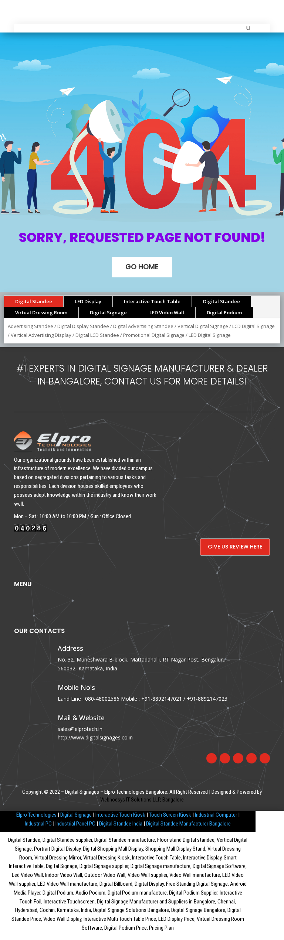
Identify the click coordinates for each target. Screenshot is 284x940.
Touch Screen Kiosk (170, 814)
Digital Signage (108, 312)
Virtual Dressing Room (41, 312)
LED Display (88, 301)
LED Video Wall (166, 312)
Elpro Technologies (36, 814)
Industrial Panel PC (75, 823)
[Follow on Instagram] (238, 758)
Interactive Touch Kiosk (120, 814)
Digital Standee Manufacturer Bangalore (188, 823)
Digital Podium (224, 312)
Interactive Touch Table (152, 301)
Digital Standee (33, 301)
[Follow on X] (225, 758)
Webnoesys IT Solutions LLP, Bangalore (142, 799)
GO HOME (142, 267)
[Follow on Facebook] (211, 758)
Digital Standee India (120, 823)
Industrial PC (38, 823)
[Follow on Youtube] (265, 758)
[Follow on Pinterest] (251, 758)
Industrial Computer (216, 814)
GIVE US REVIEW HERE (235, 546)
